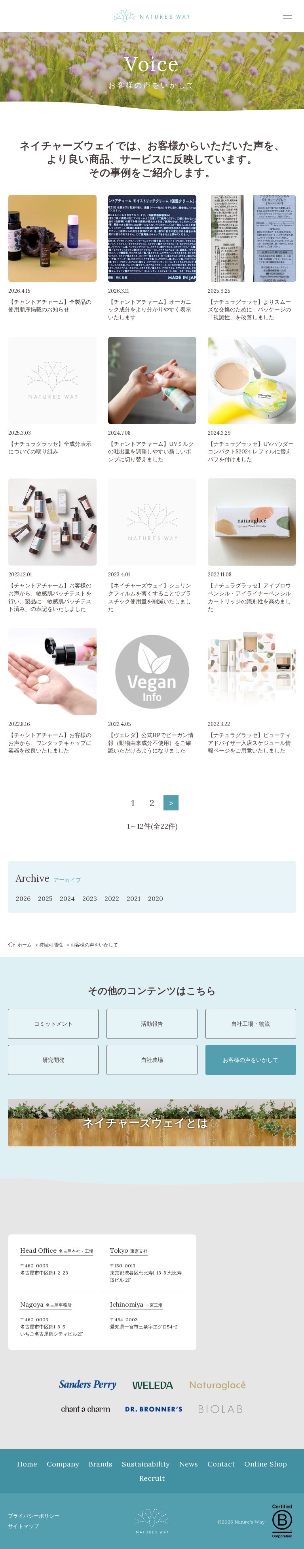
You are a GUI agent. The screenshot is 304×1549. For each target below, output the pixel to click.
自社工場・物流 (250, 1023)
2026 (23, 898)
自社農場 (152, 1059)
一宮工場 (136, 1305)
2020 (155, 898)
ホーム (24, 945)
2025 (45, 898)
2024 (67, 898)
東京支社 (129, 1251)
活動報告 (152, 1023)
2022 (111, 898)
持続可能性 (51, 945)
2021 (134, 898)
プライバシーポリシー (33, 1516)
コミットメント (53, 1023)
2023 (89, 898)
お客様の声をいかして (250, 1059)
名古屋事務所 (46, 1305)
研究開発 (53, 1059)
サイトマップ (23, 1526)
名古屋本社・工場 (56, 1251)
